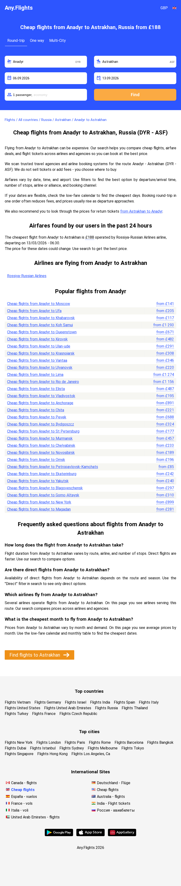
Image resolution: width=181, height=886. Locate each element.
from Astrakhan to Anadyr (141, 211)
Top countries (89, 691)
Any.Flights (19, 7)
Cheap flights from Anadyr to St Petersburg (43, 431)
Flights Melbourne (103, 748)
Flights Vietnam (18, 702)
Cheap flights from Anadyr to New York (39, 502)
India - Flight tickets (113, 803)
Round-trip (16, 40)
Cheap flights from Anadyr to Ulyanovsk (39, 367)
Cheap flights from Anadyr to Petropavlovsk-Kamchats (52, 467)
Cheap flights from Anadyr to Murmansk (40, 438)
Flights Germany (47, 702)
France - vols (22, 803)
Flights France (44, 713)
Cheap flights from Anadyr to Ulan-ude (38, 346)
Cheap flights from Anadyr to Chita (35, 410)
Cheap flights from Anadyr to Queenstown (42, 332)
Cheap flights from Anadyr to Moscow (38, 303)
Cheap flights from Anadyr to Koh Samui (40, 325)
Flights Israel (75, 702)
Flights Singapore (19, 754)
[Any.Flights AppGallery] (122, 834)
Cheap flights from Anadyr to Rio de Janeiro (43, 381)
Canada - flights (24, 783)
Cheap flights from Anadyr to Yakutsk (38, 481)
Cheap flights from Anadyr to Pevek (36, 417)
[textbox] (46, 62)
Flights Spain (124, 702)
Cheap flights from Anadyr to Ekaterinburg (41, 474)
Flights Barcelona (129, 742)
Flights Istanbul (43, 748)
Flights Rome (100, 742)
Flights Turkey (16, 713)
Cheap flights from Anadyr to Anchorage (40, 403)
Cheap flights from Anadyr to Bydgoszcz (40, 424)
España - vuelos (24, 796)
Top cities (89, 731)
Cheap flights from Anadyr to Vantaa (37, 360)
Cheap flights (23, 789)
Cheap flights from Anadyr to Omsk (36, 459)
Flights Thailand (135, 708)
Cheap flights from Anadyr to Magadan (39, 509)
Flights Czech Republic (78, 713)
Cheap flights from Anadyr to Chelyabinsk (41, 445)
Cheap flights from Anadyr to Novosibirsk (41, 452)
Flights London (48, 742)
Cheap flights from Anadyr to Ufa (34, 311)
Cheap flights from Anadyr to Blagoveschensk (45, 488)
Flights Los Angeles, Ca (90, 754)
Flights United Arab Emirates (67, 708)
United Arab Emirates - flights (35, 817)
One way (37, 40)
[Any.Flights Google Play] (59, 834)
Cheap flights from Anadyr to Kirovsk (37, 339)
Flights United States (22, 708)
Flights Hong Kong (52, 754)
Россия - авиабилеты (116, 810)
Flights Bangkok (160, 742)
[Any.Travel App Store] (90, 834)
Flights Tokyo (132, 748)
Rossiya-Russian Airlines (26, 276)
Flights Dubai (15, 748)
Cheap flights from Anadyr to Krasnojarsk (40, 353)
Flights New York (19, 742)
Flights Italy (149, 702)
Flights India (100, 702)
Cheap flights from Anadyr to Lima (35, 374)
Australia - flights (111, 796)
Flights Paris (75, 742)
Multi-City (57, 40)
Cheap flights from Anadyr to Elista (36, 389)
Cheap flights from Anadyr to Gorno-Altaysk (43, 495)
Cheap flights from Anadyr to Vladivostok (41, 396)
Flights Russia (106, 708)
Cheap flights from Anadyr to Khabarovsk (41, 318)
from (165, 303)
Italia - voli (19, 810)
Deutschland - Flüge (113, 783)
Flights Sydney (71, 748)
